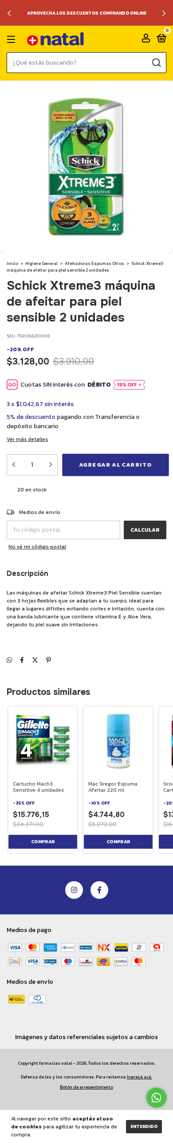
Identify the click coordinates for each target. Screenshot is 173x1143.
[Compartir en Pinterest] (48, 660)
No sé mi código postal (37, 547)
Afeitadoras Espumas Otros (94, 263)
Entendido (143, 1126)
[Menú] (13, 39)
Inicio (12, 263)
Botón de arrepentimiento (86, 1087)
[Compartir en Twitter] (35, 660)
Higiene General (41, 263)
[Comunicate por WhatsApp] (156, 1098)
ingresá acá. (139, 1077)
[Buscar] (156, 62)
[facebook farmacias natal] (99, 890)
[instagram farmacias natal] (74, 890)
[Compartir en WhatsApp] (9, 660)
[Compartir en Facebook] (22, 660)
